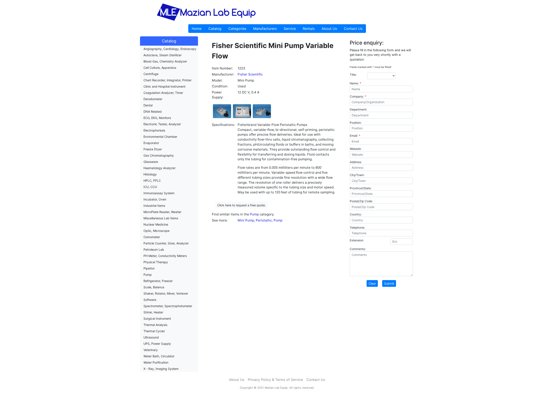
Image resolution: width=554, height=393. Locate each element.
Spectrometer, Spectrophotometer (167, 306)
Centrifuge (150, 74)
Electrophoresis (154, 130)
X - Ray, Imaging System (161, 369)
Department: (358, 109)
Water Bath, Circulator (158, 356)
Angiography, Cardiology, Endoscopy (169, 49)
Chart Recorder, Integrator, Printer (167, 80)
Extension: (357, 240)
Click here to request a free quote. (241, 205)
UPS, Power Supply (157, 343)
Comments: (358, 249)
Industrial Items (154, 205)
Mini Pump (246, 220)
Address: (356, 162)
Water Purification (155, 362)
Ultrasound (151, 337)
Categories (237, 28)
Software (149, 300)
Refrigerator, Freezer (158, 281)
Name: (355, 83)
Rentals (309, 28)
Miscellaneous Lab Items (160, 218)
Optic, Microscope (156, 231)
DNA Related (152, 111)
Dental (148, 105)
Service (290, 28)
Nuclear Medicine (155, 224)
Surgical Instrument (157, 318)
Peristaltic (264, 220)
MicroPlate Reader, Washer (162, 212)
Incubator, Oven (154, 199)
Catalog (214, 28)
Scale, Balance (153, 287)
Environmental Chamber (160, 136)
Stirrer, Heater (153, 312)
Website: (356, 149)
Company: (358, 96)
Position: (356, 122)
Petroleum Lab (153, 249)
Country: (356, 214)
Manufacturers (265, 28)
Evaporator (151, 143)
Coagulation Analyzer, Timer (163, 93)
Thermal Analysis (155, 325)
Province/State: (361, 188)
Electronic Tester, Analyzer (162, 124)
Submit (389, 283)
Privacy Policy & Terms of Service (275, 379)
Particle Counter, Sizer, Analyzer (166, 243)
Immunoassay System (158, 193)
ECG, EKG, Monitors (157, 118)
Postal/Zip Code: (361, 201)
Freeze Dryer (152, 149)
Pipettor (149, 268)
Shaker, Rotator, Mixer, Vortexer (165, 293)
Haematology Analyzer (159, 168)
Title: (353, 74)
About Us (329, 28)
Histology (150, 174)
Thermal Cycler (154, 331)
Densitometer (152, 99)
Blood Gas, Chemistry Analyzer (165, 61)
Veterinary (150, 350)
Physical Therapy (155, 262)
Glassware (150, 162)
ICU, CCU (150, 187)
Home (196, 28)
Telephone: (357, 227)
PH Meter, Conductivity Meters (165, 256)
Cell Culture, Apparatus (159, 67)
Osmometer (151, 237)
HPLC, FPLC (152, 180)
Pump (147, 274)
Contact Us (353, 28)
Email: (355, 135)
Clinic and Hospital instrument (164, 86)
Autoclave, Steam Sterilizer (162, 55)
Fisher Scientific (250, 74)
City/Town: (357, 175)
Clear (372, 283)
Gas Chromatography (158, 155)
